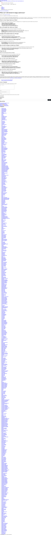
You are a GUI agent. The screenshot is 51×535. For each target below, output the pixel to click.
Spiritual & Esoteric (3, 459)
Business (2, 146)
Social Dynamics (3, 446)
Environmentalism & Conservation (5, 218)
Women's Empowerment (4, 516)
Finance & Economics (4, 234)
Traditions (2, 498)
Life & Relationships (3, 314)
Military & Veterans (3, 348)
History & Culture (3, 263)
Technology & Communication (5, 487)
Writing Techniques (3, 531)
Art (1, 120)
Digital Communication (4, 197)
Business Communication (4, 148)
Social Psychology (3, 453)
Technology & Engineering (4, 489)
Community (2, 172)
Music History (3, 361)
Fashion (2, 227)
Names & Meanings (3, 365)
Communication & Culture (4, 165)
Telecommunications (3, 496)
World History (3, 520)
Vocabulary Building (3, 507)
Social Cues (2, 445)
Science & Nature (3, 433)
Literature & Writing (3, 334)
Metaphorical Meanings (4, 345)
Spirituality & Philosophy (4, 467)
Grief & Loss (3, 254)
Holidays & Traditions (4, 269)
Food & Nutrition (3, 243)
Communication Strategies (4, 171)
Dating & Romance (3, 193)
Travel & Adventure (3, 501)
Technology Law (3, 495)
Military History (3, 349)
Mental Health (3, 343)
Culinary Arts (3, 182)
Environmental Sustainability (4, 217)
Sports (2, 472)
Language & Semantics (4, 299)
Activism (2, 112)
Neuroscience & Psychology (4, 370)
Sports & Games (3, 474)
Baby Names (3, 136)
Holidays (2, 268)
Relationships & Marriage (4, 423)
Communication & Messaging (5, 167)
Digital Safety (3, 202)
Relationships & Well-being (4, 426)
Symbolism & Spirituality (4, 482)
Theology (2, 497)
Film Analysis (3, 231)
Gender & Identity (3, 248)
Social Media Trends (3, 452)
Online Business (3, 372)
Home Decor (3, 271)
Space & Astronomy (3, 458)
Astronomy (2, 132)
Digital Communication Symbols (5, 198)
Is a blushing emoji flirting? (3, 103)
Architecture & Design (4, 119)
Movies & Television (3, 356)
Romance (2, 429)
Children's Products (3, 160)
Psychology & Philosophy (4, 405)
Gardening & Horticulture (4, 247)
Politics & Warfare (3, 397)
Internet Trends (3, 290)
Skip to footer (5, 0)
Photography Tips (3, 388)
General (2, 249)
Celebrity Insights (3, 157)
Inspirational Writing (3, 285)
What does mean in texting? (3, 104)
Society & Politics (3, 457)
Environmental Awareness (4, 216)
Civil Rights (2, 161)
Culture (2, 185)
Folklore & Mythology (4, 239)
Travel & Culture (3, 502)
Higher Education (3, 260)
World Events (3, 519)
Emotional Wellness (3, 211)
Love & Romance (3, 337)
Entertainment (3, 213)
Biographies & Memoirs (4, 142)
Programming (3, 402)
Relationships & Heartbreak (4, 420)
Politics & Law (3, 396)
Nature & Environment (4, 366)
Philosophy (2, 382)
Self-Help (2, 439)
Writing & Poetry (3, 528)
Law (2, 304)
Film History (2, 232)
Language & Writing (3, 300)
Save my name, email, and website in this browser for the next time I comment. (10, 94)
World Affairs (3, 518)
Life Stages (2, 318)
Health (2, 256)
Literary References (3, 327)
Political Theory (3, 393)
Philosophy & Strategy (4, 385)
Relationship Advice (3, 416)
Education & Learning (4, 206)
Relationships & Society (4, 425)
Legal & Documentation (4, 310)
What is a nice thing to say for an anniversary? (6, 80)
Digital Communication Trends (5, 199)
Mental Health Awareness (4, 344)
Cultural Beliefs (3, 183)
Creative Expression (3, 180)
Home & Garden (3, 270)
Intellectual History (3, 286)
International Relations (4, 288)
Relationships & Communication (5, 418)
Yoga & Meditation (3, 532)
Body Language (3, 144)
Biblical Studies (3, 141)
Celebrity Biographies (4, 156)
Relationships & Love (4, 422)
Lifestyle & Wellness (3, 324)
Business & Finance (3, 147)
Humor (2, 276)
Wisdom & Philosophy (4, 515)
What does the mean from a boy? (4, 105)
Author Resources (3, 135)
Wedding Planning (3, 509)
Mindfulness (2, 352)
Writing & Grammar (3, 526)
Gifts (2, 251)
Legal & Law (3, 311)
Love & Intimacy (3, 336)
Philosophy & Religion (4, 384)
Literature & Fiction (3, 331)
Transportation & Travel (4, 500)
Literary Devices (3, 326)
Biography (2, 143)
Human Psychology (3, 275)
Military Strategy (3, 350)
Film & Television (3, 230)
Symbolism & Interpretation (4, 478)
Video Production (3, 506)
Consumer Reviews (3, 176)
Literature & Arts (3, 330)
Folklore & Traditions (4, 240)
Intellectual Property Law (4, 287)
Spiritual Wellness (3, 461)
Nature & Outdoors (3, 367)
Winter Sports (3, 514)
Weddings (2, 510)
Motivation (2, 354)
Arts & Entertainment (4, 126)
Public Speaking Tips (3, 411)
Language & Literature (4, 298)
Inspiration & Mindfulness (4, 280)
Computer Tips (3, 173)
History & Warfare (3, 265)
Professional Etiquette (4, 401)
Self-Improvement (3, 440)
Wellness (2, 512)
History (2, 261)
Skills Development (3, 442)
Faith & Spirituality (3, 224)
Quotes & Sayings (3, 414)
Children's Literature (3, 159)
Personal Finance (3, 379)
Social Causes (3, 443)
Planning (2, 389)
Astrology (2, 128)
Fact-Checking (3, 223)
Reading (2, 415)
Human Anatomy (3, 274)
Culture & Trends (3, 191)
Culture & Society (3, 189)
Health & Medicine (3, 258)
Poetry (2, 390)
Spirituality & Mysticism (4, 466)
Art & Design (3, 121)
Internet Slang (3, 289)
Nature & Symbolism (3, 368)
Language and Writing (4, 302)
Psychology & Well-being (4, 408)
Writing (2, 522)
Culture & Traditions (3, 190)
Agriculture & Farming (4, 116)
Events (2, 222)
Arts (2, 125)
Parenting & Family (3, 376)
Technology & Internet (4, 491)
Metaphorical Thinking (4, 346)
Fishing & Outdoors (3, 235)
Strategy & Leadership (4, 475)
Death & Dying (3, 194)
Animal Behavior (3, 118)
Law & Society (3, 305)
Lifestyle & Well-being (4, 323)
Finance (2, 233)
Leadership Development (4, 307)
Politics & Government (4, 395)
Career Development (3, 154)
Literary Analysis (3, 325)
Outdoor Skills (3, 375)
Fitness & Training (3, 236)
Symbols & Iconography (4, 483)
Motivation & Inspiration (4, 355)
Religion (2, 427)
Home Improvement (3, 272)
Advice (2, 114)
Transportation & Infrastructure (5, 499)
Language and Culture (4, 301)
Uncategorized (3, 504)
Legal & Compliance (3, 309)
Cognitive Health (3, 163)
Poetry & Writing (3, 391)
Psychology (2, 404)
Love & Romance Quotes (4, 338)
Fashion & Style (3, 228)
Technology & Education (4, 488)
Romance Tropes (3, 430)
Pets (1, 381)
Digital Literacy (3, 201)
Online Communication (4, 373)
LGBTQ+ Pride (3, 312)
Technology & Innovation (4, 490)
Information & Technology (4, 278)
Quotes (5, 14)
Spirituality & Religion (4, 469)
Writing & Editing (3, 525)
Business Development (4, 149)
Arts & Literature (3, 127)
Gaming (2, 245)
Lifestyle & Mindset (3, 321)
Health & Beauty (3, 257)
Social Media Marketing (4, 449)
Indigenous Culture (3, 277)
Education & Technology (4, 207)
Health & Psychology (4, 259)
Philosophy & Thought (4, 386)
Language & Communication (4, 296)
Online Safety (3, 374)
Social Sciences (3, 454)
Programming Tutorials (4, 403)
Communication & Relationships (5, 168)
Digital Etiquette (3, 200)
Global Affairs (3, 252)
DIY (2, 205)
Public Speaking (3, 410)
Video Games (3, 505)
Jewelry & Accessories (4, 292)
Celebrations (2, 7)
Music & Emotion (3, 358)
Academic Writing (3, 111)
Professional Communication (4, 400)
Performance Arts (3, 377)
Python (2, 412)
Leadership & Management (4, 306)
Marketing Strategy (3, 340)
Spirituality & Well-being (4, 471)
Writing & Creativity (3, 524)
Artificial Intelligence (3, 124)
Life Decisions (3, 316)
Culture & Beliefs (3, 186)
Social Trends (3, 455)
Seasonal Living (3, 438)
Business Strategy (3, 151)
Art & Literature (3, 122)
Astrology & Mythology (4, 130)
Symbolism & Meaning (4, 479)
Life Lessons (3, 317)
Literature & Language (4, 332)
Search (1, 98)
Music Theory (3, 362)
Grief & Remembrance (4, 255)
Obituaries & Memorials (4, 371)
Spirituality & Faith (3, 464)
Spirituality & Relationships (4, 468)
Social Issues (3, 447)
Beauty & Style (3, 137)
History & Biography (3, 262)
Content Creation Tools (4, 177)
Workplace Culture (3, 517)
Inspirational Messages (4, 284)
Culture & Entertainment (4, 187)
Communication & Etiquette (4, 166)
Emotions (2, 212)
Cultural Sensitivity (3, 184)
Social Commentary (3, 444)
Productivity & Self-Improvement (5, 399)
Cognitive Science (3, 164)
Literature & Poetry (3, 333)
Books (2, 145)
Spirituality (2, 462)
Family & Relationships (4, 226)
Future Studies (3, 244)
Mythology (2, 363)
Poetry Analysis (3, 392)
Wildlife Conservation (4, 513)
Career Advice (3, 153)
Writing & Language (3, 527)
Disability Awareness (3, 204)
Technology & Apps (3, 486)
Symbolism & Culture (4, 477)
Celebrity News (3, 158)
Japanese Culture (3, 291)
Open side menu (2, 97)
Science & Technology (4, 434)
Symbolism (2, 476)
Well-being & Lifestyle (4, 511)
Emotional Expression (4, 209)
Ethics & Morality (3, 220)
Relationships (3, 417)
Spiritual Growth (3, 460)
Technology (2, 485)
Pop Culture (2, 398)
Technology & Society (4, 493)
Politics (2, 394)
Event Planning (3, 221)
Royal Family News (3, 431)
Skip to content (2, 0)
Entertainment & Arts (3, 214)
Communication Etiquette (4, 170)
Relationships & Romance (4, 424)
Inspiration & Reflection (4, 282)
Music (2, 357)
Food (2, 241)
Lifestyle (2, 8)
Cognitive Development (4, 162)
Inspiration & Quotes (3, 281)
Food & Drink (3, 242)
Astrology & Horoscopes (4, 129)
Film (2, 229)
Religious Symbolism (4, 428)
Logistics (2, 335)
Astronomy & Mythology (4, 133)
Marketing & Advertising (4, 339)
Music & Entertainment (4, 359)
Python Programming (4, 413)
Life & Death (3, 313)
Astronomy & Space (3, 134)
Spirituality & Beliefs (3, 463)
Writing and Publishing (4, 530)
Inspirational (2, 283)
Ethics (2, 219)
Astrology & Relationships (4, 131)
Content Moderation (3, 178)
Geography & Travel (3, 250)
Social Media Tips (3, 451)
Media (2, 341)
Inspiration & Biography (4, 279)
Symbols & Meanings (4, 484)
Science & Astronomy (4, 432)
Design (2, 195)
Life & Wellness (3, 315)
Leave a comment (8, 14)
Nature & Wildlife (3, 369)
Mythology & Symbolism (4, 364)
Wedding (2, 508)
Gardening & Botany (3, 246)
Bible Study (2, 140)
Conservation (3, 174)
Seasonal (2, 437)
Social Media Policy (3, 450)
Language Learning (3, 303)
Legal (2, 308)
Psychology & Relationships (4, 406)
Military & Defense (3, 347)
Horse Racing (3, 273)
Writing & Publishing (3, 529)
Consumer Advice (3, 175)
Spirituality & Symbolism (4, 470)
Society (2, 456)
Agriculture (2, 115)
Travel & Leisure (3, 503)
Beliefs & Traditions (3, 139)
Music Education (3, 360)
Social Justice (3, 448)
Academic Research (3, 110)
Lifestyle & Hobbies (3, 320)
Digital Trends (3, 203)
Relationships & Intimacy (4, 421)
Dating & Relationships (4, 192)
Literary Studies (3, 328)
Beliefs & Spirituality (3, 138)
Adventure (2, 113)
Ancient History (3, 117)
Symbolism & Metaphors (4, 481)
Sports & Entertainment (4, 473)
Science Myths (3, 435)
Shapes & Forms (3, 441)
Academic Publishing (4, 109)
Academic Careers (3, 108)
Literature (2, 329)
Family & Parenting (3, 225)
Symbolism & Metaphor (4, 480)
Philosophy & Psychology (4, 383)
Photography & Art (3, 387)
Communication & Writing (4, 169)
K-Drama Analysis (3, 294)
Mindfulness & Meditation (4, 353)
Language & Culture (3, 297)
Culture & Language (3, 188)
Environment (3, 215)
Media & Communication (4, 342)
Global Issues (3, 253)
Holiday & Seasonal (3, 267)
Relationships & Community (4, 419)
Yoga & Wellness (3, 533)
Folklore (2, 238)
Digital (2, 196)
